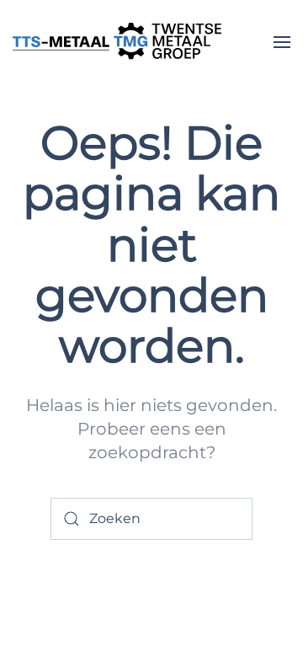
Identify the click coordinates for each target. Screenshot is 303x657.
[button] (282, 42)
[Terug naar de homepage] (118, 42)
